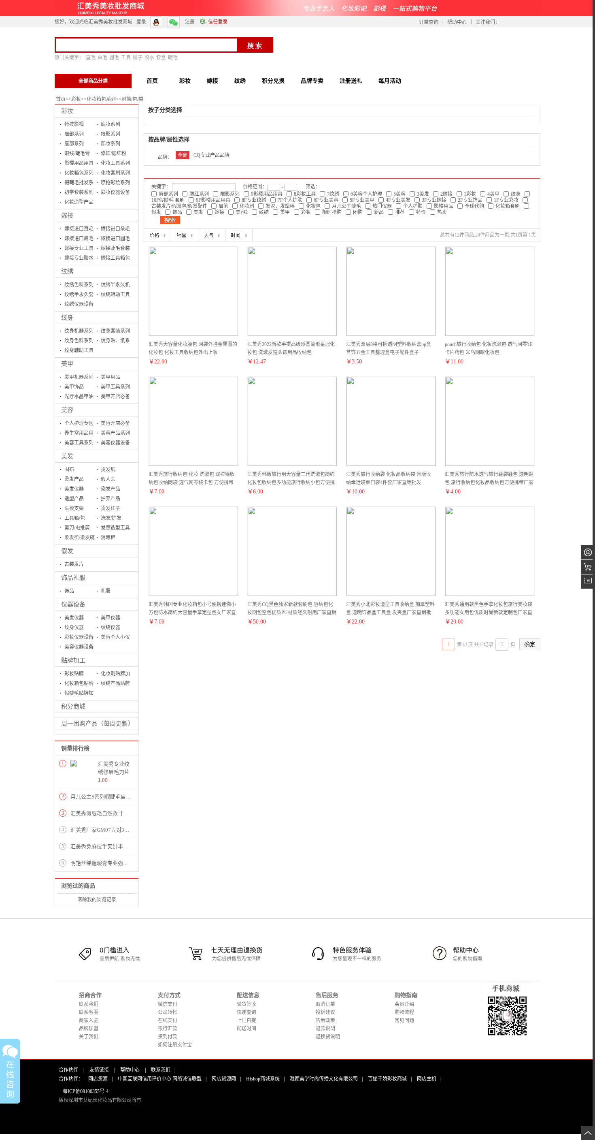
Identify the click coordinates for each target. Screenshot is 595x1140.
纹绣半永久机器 (115, 286)
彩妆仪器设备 (115, 192)
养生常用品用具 (79, 434)
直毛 (91, 57)
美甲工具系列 (115, 387)
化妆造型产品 (79, 202)
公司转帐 (167, 1012)
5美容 (399, 194)
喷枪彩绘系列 (115, 183)
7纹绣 (333, 194)
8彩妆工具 (305, 194)
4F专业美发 (398, 200)
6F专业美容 (326, 200)
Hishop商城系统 (263, 1079)
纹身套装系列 (115, 331)
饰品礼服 (73, 577)
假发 (67, 551)
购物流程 (404, 1012)
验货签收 (246, 1004)
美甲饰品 (74, 387)
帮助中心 (457, 22)
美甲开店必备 (115, 396)
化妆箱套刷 (507, 206)
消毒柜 (108, 537)
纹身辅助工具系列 (79, 351)
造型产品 (74, 499)
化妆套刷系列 (115, 173)
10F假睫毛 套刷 (168, 200)
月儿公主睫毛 (346, 206)
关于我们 (88, 1037)
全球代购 (474, 206)
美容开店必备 (115, 423)
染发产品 (110, 489)
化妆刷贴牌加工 (115, 675)
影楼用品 (443, 206)
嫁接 (67, 215)
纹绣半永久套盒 (79, 295)
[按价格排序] (157, 235)
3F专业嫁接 (434, 200)
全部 (182, 155)
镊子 (137, 57)
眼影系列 (110, 134)
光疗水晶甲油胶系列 (79, 397)
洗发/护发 (111, 518)
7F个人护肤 (290, 200)
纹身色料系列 (79, 341)
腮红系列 (199, 194)
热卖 (442, 212)
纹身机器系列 (79, 331)
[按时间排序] (238, 235)
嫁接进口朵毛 (115, 229)
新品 (379, 212)
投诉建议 (325, 1012)
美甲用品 (110, 377)
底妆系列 (110, 124)
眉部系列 (74, 134)
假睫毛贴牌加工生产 (79, 694)
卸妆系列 (110, 144)
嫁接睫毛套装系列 (115, 249)
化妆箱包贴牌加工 (79, 684)
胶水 (149, 57)
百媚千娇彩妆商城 (387, 1079)
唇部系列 (74, 144)
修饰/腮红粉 (113, 153)
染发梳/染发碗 (79, 537)
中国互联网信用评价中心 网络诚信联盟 (160, 1079)
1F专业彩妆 (506, 200)
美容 (67, 410)
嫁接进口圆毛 (115, 238)
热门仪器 (382, 206)
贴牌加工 (73, 660)
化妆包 (313, 206)
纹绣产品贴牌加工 (115, 684)
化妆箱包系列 (101, 99)
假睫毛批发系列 (79, 184)
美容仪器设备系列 (79, 648)
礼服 (105, 591)
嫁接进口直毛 (79, 229)
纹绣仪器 (110, 627)
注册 (190, 22)
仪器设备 (73, 604)
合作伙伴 (68, 1070)
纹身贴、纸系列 (115, 342)
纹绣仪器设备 (79, 304)
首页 (61, 99)
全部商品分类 (93, 81)
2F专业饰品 (470, 200)
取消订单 (325, 1004)
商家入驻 (88, 1020)
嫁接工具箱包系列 (115, 259)
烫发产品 (74, 479)
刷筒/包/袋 (132, 99)
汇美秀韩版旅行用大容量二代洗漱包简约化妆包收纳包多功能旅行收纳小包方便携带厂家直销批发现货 (291, 482)
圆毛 (114, 57)
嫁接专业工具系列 (79, 249)
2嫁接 (446, 194)
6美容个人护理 (366, 194)
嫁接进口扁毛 (79, 238)
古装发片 (74, 564)
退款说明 (325, 1028)
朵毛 (102, 57)
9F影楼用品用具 (213, 200)
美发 (67, 456)
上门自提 (246, 1020)
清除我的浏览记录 (96, 900)
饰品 (69, 591)
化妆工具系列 (115, 163)
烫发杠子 (110, 508)
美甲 (67, 364)
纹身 (67, 317)
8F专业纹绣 (254, 200)
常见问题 (404, 1020)
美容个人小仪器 (115, 638)
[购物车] (588, 567)
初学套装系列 (79, 192)
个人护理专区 (79, 423)
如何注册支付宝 (175, 1045)
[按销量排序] (184, 235)
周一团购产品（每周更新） (97, 723)
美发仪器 (74, 489)
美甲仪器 (110, 618)
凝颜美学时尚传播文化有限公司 (324, 1079)
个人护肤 (413, 206)
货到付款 (167, 1037)
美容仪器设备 (115, 443)
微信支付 (167, 1004)
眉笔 (223, 206)
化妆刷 (247, 206)
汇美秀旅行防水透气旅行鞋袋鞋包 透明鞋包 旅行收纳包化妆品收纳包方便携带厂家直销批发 (489, 482)
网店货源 (98, 1079)
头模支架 (74, 508)
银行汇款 (167, 1028)
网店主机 (426, 1079)
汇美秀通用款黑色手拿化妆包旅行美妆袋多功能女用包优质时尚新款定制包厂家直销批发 (488, 612)
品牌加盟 (88, 1028)
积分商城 (73, 706)
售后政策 (325, 1020)
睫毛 (173, 57)
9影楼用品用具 (267, 194)
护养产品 (110, 499)
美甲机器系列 (79, 377)
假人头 (108, 479)
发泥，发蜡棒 (280, 206)
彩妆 (76, 99)
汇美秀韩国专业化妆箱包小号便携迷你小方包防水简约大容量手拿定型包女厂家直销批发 (192, 612)
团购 (358, 212)
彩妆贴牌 (74, 674)
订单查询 (428, 22)
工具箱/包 (74, 518)
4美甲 (493, 194)
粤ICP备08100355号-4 (85, 1091)
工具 (126, 57)
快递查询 (246, 1012)
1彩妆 (470, 194)
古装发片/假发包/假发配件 (179, 206)
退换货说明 (328, 1037)
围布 (69, 469)
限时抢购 (332, 212)
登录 (141, 22)
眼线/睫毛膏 (77, 153)
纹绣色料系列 (79, 285)
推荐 (400, 212)
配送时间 (246, 1028)
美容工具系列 (79, 443)
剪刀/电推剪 (77, 528)
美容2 (242, 212)
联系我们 (88, 1004)
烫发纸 (108, 469)
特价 (421, 212)
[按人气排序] (211, 235)
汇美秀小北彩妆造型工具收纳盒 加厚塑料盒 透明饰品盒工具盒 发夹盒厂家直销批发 (390, 612)
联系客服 (88, 1012)
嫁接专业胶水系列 (79, 259)
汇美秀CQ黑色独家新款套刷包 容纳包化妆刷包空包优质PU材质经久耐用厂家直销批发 (291, 612)
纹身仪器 (74, 627)
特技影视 (74, 124)
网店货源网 (224, 1079)
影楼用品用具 (79, 163)
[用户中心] (588, 552)
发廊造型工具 (115, 528)
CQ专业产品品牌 (211, 155)
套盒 (161, 57)
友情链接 (99, 1070)
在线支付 (167, 1020)
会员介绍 (404, 1004)
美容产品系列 (115, 433)
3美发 (423, 194)
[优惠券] (588, 581)
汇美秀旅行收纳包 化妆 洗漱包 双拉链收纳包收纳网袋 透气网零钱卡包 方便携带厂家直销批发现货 (192, 482)
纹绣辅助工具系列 (115, 295)
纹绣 (67, 271)
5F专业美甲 (362, 200)
